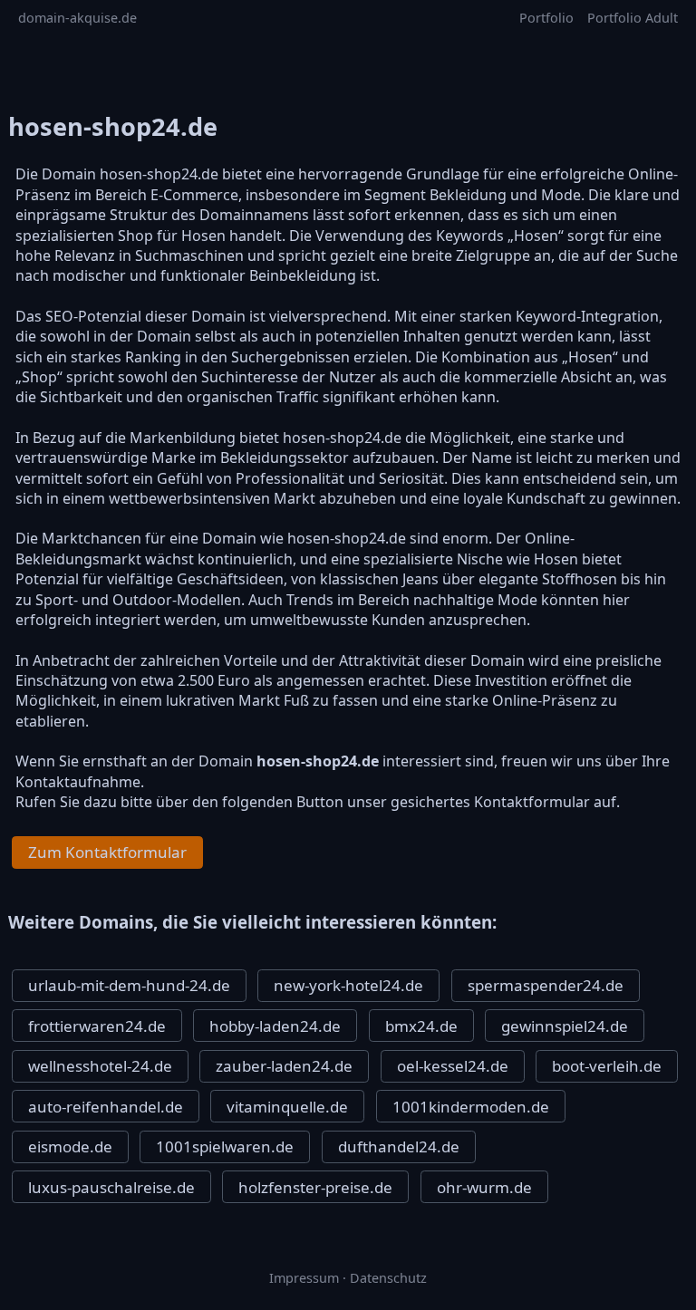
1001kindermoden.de (470, 1106)
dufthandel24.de (398, 1146)
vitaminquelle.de (287, 1106)
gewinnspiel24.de (564, 1026)
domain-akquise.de (77, 17)
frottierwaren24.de (97, 1026)
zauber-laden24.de (284, 1065)
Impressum (304, 1277)
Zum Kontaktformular (107, 852)
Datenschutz (388, 1277)
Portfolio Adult (632, 17)
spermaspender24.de (546, 985)
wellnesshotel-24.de (100, 1065)
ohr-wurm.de (484, 1187)
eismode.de (70, 1146)
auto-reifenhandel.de (105, 1106)
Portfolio (546, 17)
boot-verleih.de (607, 1065)
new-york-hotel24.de (348, 985)
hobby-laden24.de (275, 1026)
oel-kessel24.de (452, 1065)
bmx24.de (421, 1026)
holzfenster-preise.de (315, 1187)
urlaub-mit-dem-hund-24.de (129, 985)
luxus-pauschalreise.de (111, 1187)
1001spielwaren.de (225, 1146)
